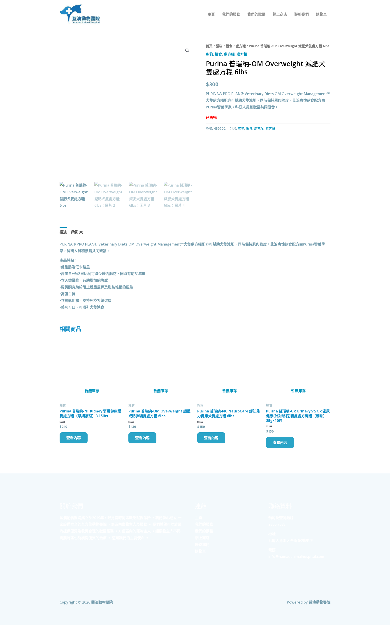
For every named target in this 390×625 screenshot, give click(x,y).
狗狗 (209, 54)
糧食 (229, 46)
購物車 (200, 551)
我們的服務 (204, 524)
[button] (187, 51)
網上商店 (202, 537)
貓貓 (219, 46)
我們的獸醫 (204, 531)
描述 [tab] (63, 231)
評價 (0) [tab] (76, 231)
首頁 (209, 46)
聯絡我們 (202, 544)
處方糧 (241, 46)
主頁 (198, 517)
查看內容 (73, 437)
